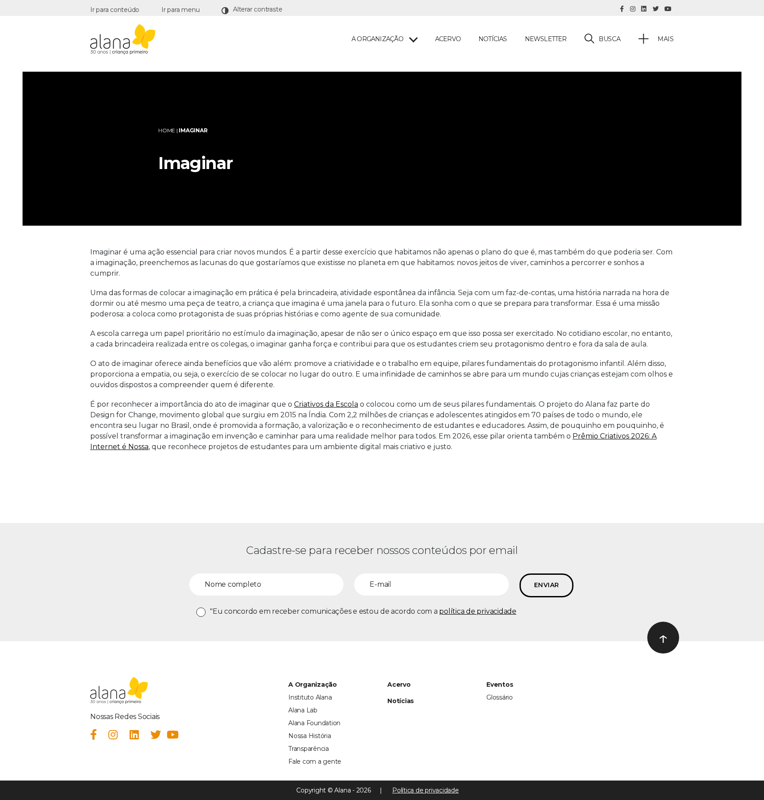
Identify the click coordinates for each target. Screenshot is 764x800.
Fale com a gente (314, 761)
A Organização (312, 684)
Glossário (499, 697)
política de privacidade (477, 611)
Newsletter (546, 39)
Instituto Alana (310, 697)
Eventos (499, 684)
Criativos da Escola (326, 404)
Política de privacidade (425, 790)
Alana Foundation (314, 723)
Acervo (448, 39)
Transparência (308, 749)
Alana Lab (302, 710)
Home (166, 130)
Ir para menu (180, 10)
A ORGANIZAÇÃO (377, 39)
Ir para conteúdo (114, 10)
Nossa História (309, 736)
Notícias (492, 39)
